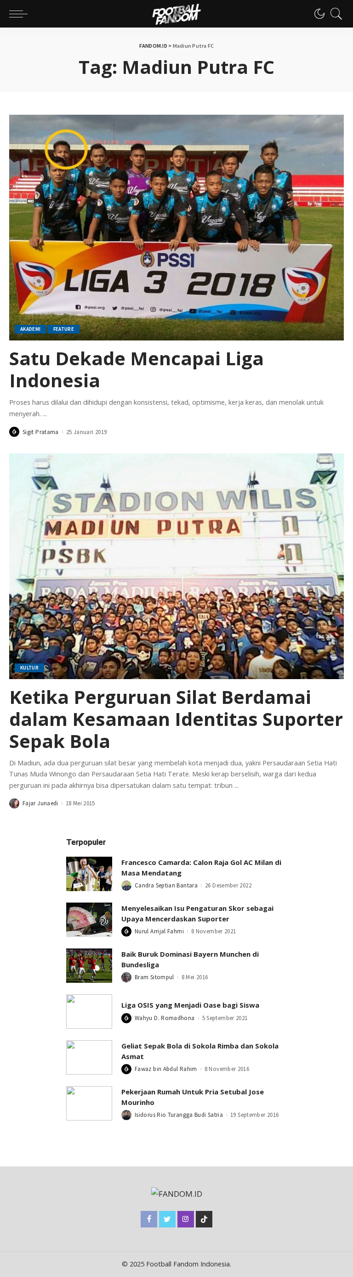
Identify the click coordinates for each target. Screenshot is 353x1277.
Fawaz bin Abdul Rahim (166, 1069)
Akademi (30, 329)
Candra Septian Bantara (166, 885)
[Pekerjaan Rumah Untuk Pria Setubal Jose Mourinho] (89, 1103)
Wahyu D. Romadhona (165, 1018)
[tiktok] (204, 1219)
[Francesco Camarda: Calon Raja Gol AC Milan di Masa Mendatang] (89, 874)
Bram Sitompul (154, 977)
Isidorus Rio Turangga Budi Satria (179, 1115)
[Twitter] (167, 1219)
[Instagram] (185, 1219)
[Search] (334, 14)
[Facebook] (149, 1219)
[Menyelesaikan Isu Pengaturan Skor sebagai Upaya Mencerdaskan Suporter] (89, 920)
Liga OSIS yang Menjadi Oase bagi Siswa (190, 1004)
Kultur (29, 667)
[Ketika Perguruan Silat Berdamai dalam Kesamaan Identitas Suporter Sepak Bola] (176, 566)
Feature (63, 329)
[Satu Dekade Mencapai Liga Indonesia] (176, 227)
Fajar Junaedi (40, 803)
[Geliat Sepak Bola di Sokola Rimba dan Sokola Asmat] (89, 1057)
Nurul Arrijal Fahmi (159, 931)
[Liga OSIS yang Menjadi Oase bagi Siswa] (89, 1011)
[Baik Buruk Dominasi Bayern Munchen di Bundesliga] (89, 965)
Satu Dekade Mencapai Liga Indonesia (136, 369)
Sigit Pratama (41, 432)
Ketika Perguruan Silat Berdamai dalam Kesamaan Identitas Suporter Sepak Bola (176, 718)
